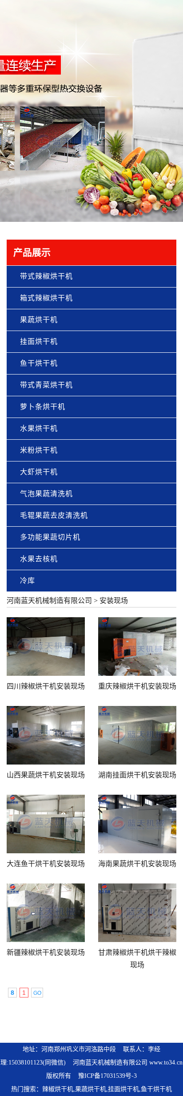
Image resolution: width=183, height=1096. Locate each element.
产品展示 (55, 1030)
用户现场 (97, 1030)
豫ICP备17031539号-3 (107, 1075)
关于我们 (34, 1030)
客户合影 (118, 1030)
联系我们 (139, 1030)
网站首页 (13, 1030)
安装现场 (113, 600)
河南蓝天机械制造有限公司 (49, 600)
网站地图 (160, 1030)
